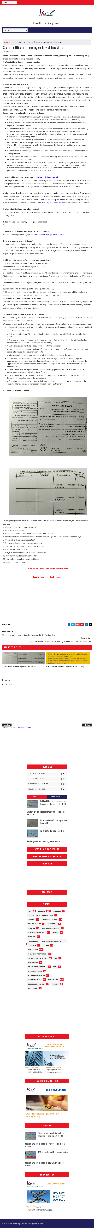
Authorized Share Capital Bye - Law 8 (49, 234)
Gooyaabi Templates (36, 1223)
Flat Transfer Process (50, 928)
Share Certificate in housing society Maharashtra (19, 667)
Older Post (86, 725)
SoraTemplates (14, 1223)
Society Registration (36, 984)
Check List (57, 911)
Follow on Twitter (36, 773)
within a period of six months (53, 203)
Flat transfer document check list (52, 830)
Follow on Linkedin (37, 789)
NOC (55, 958)
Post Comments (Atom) (21, 727)
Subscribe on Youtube (38, 784)
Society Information (36, 975)
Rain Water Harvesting (37, 967)
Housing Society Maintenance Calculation (45, 941)
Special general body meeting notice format (43, 841)
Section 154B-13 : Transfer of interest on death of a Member (45, 1145)
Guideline (31, 937)
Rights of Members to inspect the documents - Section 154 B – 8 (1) (53, 802)
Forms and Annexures (36, 932)
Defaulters (52, 924)
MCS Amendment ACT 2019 (37, 954)
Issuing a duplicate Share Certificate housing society (65, 667)
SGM (55, 967)
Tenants (55, 984)
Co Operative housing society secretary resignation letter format (46, 813)
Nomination (33, 962)
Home (6, 42)
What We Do (32, 988)
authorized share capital (47, 177)
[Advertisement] (47, 746)
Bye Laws (41, 911)
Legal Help (32, 945)
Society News (53, 980)
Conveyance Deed (34, 924)
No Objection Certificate (37, 958)
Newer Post (6, 725)
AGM (29, 911)
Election (31, 928)
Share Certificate (17, 42)
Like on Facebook (36, 779)
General (55, 932)
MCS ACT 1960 (33, 950)
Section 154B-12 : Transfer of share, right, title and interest (44, 1164)
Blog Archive (57, 796)
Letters (46, 945)
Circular (31, 920)
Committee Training (50, 920)
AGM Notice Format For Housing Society (53, 1152)
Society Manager (34, 980)
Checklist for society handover (40, 915)
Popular (37, 796)
